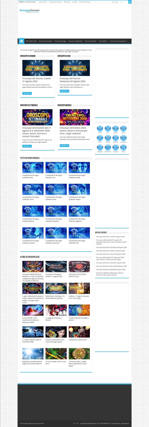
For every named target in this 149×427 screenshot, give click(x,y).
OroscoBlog (102, 41)
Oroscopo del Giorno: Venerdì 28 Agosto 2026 (110, 254)
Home (21, 41)
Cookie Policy (43, 2)
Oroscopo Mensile (90, 41)
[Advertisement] (90, 21)
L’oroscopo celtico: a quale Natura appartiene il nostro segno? (78, 364)
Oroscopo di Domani (45, 41)
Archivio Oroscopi (84, 2)
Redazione (67, 2)
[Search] (130, 2)
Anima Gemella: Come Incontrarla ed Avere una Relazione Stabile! (30, 320)
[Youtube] (117, 2)
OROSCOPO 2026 (31, 41)
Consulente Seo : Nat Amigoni (119, 423)
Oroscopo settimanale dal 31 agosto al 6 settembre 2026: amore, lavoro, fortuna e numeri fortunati (111, 242)
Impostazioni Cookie (55, 2)
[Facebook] (115, 2)
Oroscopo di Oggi (60, 41)
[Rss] (113, 2)
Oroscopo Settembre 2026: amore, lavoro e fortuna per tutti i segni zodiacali (73, 131)
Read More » (27, 93)
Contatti (74, 2)
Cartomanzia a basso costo (78, 340)
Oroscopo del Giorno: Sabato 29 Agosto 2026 (110, 251)
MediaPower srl (93, 423)
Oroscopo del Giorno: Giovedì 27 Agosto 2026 (110, 263)
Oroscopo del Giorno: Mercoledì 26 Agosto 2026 (111, 266)
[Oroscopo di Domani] (29, 10)
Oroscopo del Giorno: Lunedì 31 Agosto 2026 (110, 236)
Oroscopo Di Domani (27, 56)
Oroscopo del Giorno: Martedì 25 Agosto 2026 (110, 269)
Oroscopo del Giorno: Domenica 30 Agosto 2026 (111, 247)
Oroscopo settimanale (75, 41)
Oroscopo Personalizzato (118, 41)
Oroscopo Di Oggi (64, 56)
